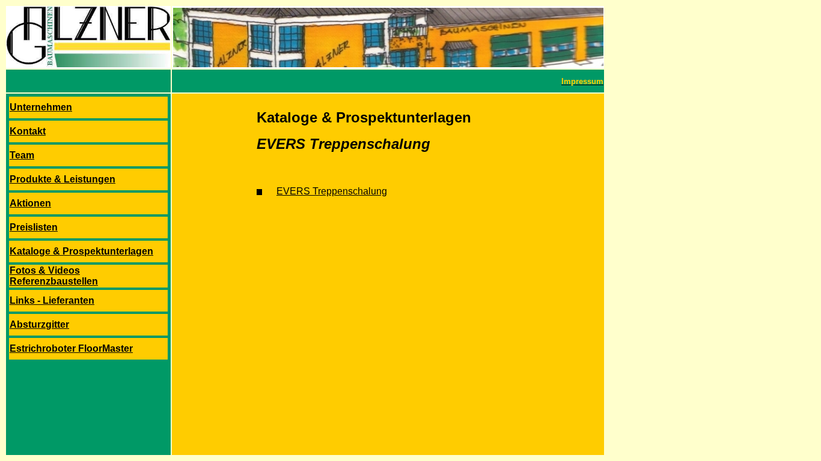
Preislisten (34, 227)
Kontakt (28, 131)
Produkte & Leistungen (62, 179)
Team (22, 155)
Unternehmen (41, 107)
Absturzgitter (39, 324)
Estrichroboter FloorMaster (71, 348)
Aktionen (30, 203)
